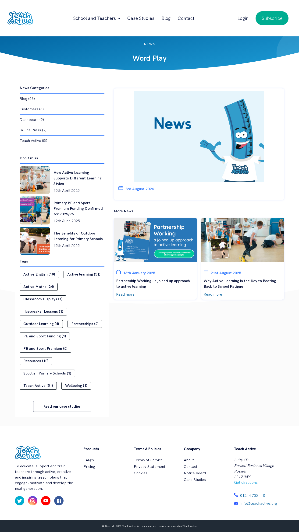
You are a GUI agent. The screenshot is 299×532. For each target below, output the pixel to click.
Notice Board (195, 473)
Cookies (140, 473)
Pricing (89, 466)
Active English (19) (39, 274)
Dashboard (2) (32, 119)
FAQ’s (89, 460)
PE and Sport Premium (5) (45, 348)
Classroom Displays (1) (43, 299)
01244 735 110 (252, 495)
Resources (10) (36, 360)
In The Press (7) (33, 130)
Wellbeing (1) (76, 385)
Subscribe (272, 18)
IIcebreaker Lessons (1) (43, 311)
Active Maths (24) (38, 286)
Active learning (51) (83, 274)
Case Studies (140, 18)
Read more (125, 294)
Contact (186, 18)
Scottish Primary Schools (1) (47, 373)
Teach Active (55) (34, 140)
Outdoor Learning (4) (41, 323)
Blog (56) (27, 98)
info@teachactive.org (259, 503)
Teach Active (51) (38, 385)
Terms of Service (148, 460)
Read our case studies (62, 406)
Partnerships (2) (85, 323)
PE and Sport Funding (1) (44, 336)
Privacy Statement (149, 466)
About (189, 460)
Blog (166, 18)
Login (243, 18)
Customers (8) (32, 109)
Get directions (246, 482)
